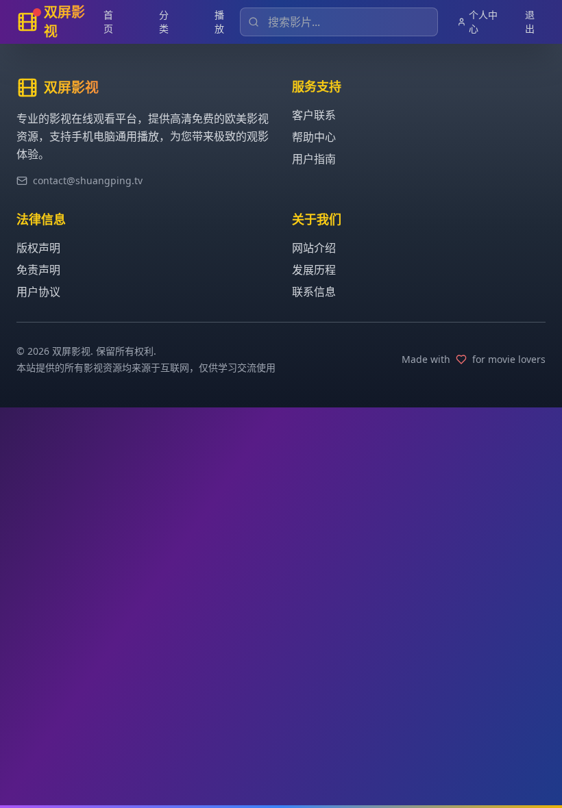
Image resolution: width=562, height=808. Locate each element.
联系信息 (314, 291)
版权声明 (38, 247)
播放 (219, 21)
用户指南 (314, 158)
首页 (108, 21)
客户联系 (314, 115)
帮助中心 (314, 136)
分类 (164, 21)
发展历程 (314, 269)
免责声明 (38, 269)
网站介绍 (314, 247)
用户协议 (38, 291)
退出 (530, 21)
